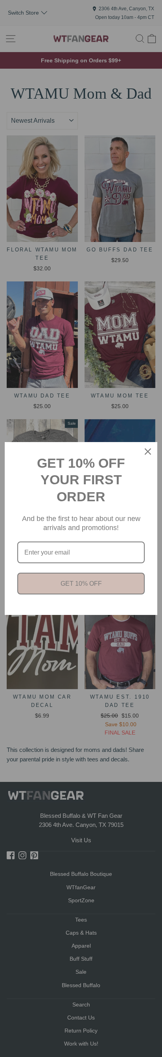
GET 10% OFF (81, 583)
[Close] (147, 451)
